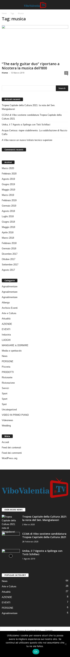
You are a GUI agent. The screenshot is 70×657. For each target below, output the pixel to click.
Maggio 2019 (8, 189)
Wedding (6, 425)
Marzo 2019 (8, 195)
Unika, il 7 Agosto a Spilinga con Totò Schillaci (26, 124)
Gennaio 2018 (9, 248)
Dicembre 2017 (9, 254)
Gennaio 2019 (9, 205)
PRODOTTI (8, 372)
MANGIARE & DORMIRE (15, 345)
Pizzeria (6, 366)
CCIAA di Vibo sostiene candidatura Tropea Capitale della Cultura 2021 (32, 117)
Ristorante (7, 377)
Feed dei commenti (12, 453)
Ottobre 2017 (8, 259)
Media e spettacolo (12, 350)
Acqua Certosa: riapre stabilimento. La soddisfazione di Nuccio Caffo (34, 132)
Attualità (6, 318)
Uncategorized (9, 409)
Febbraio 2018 (9, 243)
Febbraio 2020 (9, 173)
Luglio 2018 (8, 216)
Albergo (6, 302)
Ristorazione (8, 382)
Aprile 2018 (7, 232)
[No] (65, 644)
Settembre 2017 (10, 264)
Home (4, 13)
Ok (36, 651)
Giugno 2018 (8, 221)
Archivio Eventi (10, 308)
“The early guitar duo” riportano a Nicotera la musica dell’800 (30, 66)
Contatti (49, 630)
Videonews (7, 420)
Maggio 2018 (8, 227)
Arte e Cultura (9, 313)
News (5, 356)
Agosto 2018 (8, 211)
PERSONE (7, 361)
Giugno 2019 (8, 184)
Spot (4, 404)
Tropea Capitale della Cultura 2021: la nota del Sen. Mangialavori (28, 107)
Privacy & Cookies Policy (29, 630)
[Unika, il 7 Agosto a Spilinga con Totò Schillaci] (11, 555)
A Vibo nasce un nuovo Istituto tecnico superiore (27, 140)
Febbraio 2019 (9, 200)
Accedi (5, 442)
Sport (4, 393)
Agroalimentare (9, 286)
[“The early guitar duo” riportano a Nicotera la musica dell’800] (35, 42)
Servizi (5, 388)
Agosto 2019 (8, 179)
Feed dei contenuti (11, 447)
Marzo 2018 (8, 237)
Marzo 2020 (8, 168)
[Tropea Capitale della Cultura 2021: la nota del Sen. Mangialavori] (11, 524)
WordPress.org (9, 458)
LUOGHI (6, 340)
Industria (6, 334)
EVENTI (6, 329)
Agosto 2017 (8, 270)
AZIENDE (7, 324)
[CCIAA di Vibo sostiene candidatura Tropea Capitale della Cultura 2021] (11, 538)
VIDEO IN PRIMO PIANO (15, 415)
